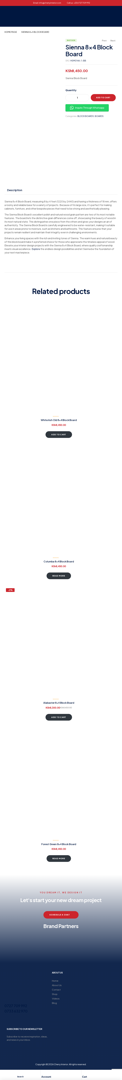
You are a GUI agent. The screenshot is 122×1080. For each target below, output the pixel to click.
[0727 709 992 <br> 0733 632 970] (6, 1000)
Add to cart (103, 97)
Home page (10, 32)
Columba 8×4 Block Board (59, 561)
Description (14, 190)
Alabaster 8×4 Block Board (58, 702)
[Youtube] (22, 1020)
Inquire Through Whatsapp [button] (89, 107)
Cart (84, 1077)
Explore (36, 248)
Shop (54, 994)
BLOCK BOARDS (86, 116)
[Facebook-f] (6, 1020)
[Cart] (83, 1072)
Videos (56, 998)
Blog (54, 1003)
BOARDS (99, 116)
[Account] (42, 1072)
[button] (89, 16)
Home (55, 980)
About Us (57, 985)
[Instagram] (11, 1020)
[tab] (14, 190)
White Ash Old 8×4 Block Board (59, 420)
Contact (56, 989)
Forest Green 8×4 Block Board (58, 844)
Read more (58, 576)
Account (46, 1077)
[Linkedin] (16, 1020)
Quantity (70, 90)
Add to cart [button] (58, 434)
